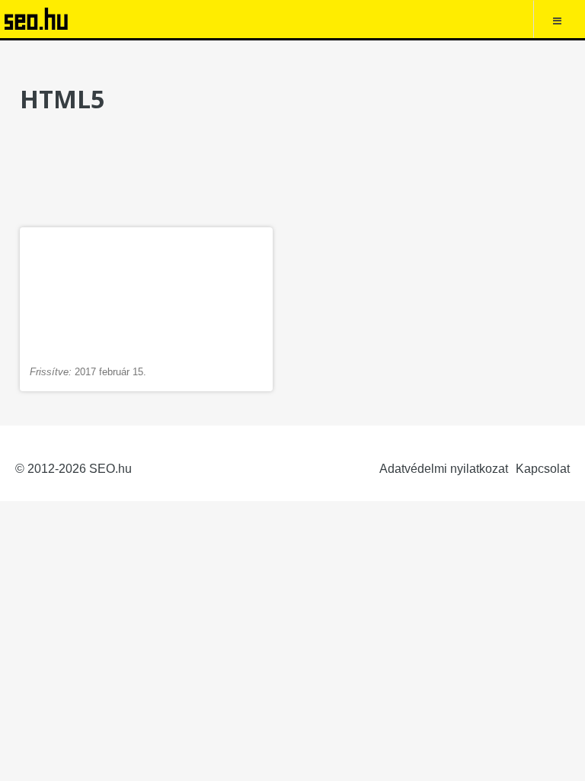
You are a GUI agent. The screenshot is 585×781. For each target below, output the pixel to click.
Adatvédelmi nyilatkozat (443, 468)
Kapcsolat (543, 468)
